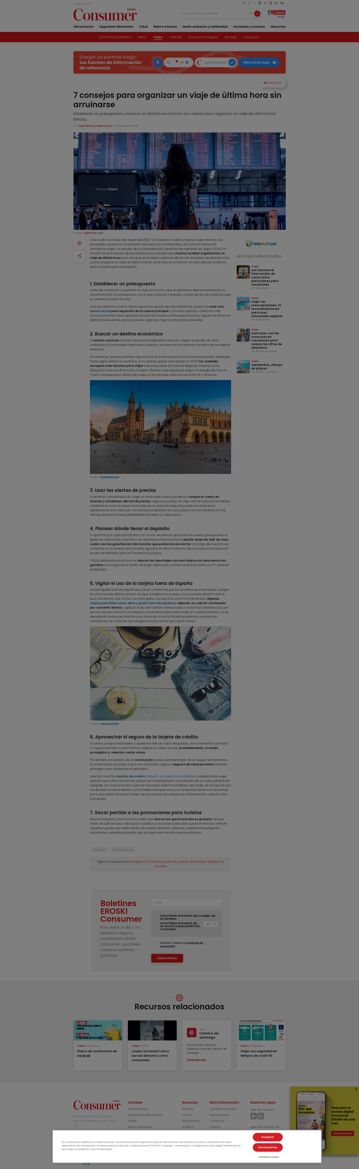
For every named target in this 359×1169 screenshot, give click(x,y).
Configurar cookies (268, 1157)
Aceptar (267, 1137)
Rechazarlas (267, 1147)
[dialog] (187, 1146)
